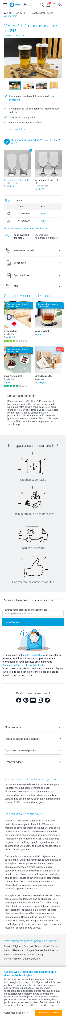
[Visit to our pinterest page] (25, 700)
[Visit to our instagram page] (40, 700)
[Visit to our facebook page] (18, 700)
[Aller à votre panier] (60, 4)
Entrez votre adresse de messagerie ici (26, 609)
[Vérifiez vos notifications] (54, 4)
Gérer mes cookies (14, 1012)
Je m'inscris (12, 622)
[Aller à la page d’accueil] (19, 4)
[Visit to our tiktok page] (47, 700)
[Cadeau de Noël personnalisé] (28, 13)
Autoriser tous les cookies (48, 1013)
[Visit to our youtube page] (33, 700)
